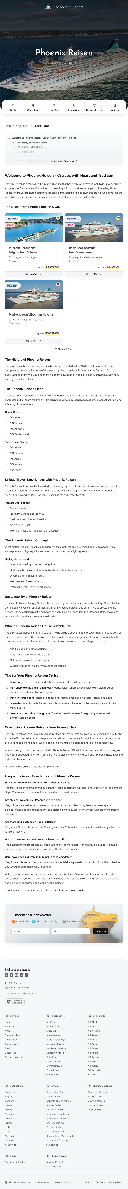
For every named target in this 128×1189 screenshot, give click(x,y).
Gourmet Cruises (96, 1101)
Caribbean (10, 1101)
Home (8, 125)
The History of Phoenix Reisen (31, 142)
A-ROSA (50, 1022)
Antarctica (10, 1092)
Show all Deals (65, 349)
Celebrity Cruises (55, 1052)
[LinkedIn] (21, 975)
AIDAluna (92, 1039)
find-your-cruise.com (17, 970)
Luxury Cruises (95, 1105)
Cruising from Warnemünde (60, 1136)
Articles (9, 1030)
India (7, 1127)
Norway (9, 1140)
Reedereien (43, 1182)
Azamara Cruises (55, 1044)
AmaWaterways (54, 1035)
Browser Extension (55, 1162)
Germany (9, 1114)
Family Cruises (95, 1096)
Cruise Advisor (12, 1035)
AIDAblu (92, 1026)
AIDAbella (93, 1022)
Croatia (8, 1105)
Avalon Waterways (55, 1039)
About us (9, 1026)
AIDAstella (93, 1065)
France (8, 1109)
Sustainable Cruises (56, 1118)
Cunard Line (52, 1070)
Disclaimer (101, 1182)
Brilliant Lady (94, 1070)
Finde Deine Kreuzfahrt (20, 1182)
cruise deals (77, 890)
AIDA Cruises (53, 1026)
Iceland (8, 1122)
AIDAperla (93, 1052)
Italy (7, 1131)
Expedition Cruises (97, 1092)
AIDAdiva (93, 1035)
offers (56, 766)
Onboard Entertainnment (58, 1101)
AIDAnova (93, 1048)
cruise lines (29, 766)
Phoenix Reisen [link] (41, 125)
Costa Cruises (53, 1061)
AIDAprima (93, 1057)
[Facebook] (11, 975)
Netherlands (11, 1136)
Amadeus (51, 1030)
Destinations (11, 1052)
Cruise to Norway (55, 1122)
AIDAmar (92, 1044)
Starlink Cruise (53, 1105)
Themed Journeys (14, 1057)
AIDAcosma (94, 1030)
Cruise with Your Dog (57, 1140)
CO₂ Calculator (53, 1166)
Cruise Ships (11, 1044)
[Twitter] (6, 975)
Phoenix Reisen (62, 1182)
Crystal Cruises (54, 1065)
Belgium (9, 1096)
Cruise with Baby (55, 1109)
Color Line (51, 1057)
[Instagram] (16, 975)
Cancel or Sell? (53, 1096)
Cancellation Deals (55, 1092)
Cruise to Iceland (55, 1127)
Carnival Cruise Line (56, 1048)
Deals (8, 1048)
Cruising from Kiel (55, 1131)
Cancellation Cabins (15, 1162)
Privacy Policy (116, 1182)
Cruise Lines (22, 125)
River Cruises (94, 1109)
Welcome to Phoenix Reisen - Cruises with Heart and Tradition (44, 137)
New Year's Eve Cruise (57, 1114)
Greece (8, 1118)
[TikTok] (26, 975)
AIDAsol (92, 1061)
